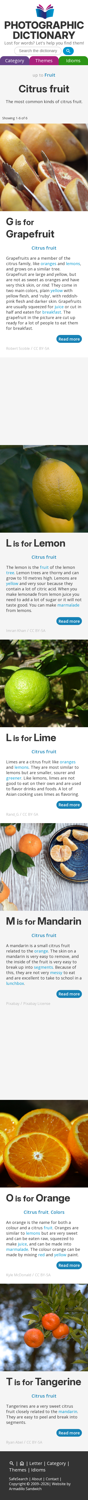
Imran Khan (16, 630)
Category (14, 61)
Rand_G (12, 814)
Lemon (49, 543)
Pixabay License (36, 1003)
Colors (58, 1212)
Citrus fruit (44, 248)
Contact (52, 1478)
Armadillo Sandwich (25, 1488)
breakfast (51, 312)
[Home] (44, 12)
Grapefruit (30, 234)
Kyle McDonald (18, 1274)
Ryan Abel (14, 1442)
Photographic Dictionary (44, 30)
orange (41, 951)
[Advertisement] (44, 401)
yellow (57, 290)
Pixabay (12, 1003)
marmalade (68, 605)
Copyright (17, 1483)
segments (43, 967)
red (41, 1254)
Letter (35, 1463)
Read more (69, 339)
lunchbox (15, 983)
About (37, 1478)
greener (13, 778)
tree (10, 572)
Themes (44, 61)
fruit (44, 567)
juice (59, 306)
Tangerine (58, 1381)
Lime (45, 737)
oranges (48, 263)
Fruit (49, 75)
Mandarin (59, 921)
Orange (53, 1198)
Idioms (73, 61)
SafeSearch (18, 1478)
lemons (73, 263)
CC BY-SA (41, 348)
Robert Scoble (18, 348)
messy (56, 972)
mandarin (67, 1411)
